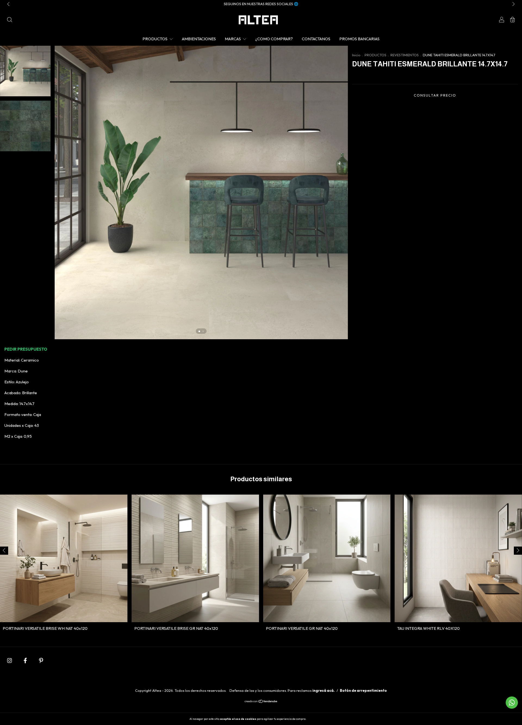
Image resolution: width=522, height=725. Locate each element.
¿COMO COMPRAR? (274, 38)
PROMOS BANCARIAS (359, 38)
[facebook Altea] (26, 660)
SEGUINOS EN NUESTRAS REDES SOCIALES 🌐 (261, 4)
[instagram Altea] (10, 660)
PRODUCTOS (155, 38)
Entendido (321, 718)
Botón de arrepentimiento (363, 690)
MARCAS (233, 38)
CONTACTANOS (316, 38)
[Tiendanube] (261, 701)
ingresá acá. (323, 690)
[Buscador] (9, 20)
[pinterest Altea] (41, 660)
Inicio (356, 55)
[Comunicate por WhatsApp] (512, 702)
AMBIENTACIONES (199, 38)
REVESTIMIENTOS (404, 55)
